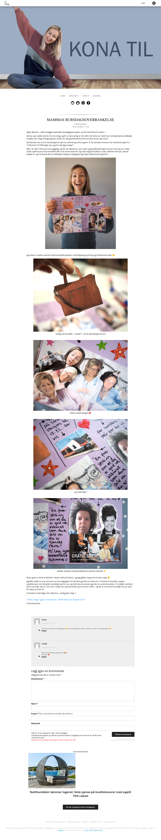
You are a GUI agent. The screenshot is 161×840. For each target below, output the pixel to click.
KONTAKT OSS (95, 822)
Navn (34, 703)
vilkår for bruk (126, 740)
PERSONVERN (73, 822)
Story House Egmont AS (93, 830)
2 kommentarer (80, 124)
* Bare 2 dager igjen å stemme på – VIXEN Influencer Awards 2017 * (56, 599)
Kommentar (37, 679)
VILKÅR (84, 822)
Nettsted (35, 723)
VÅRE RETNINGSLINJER (56, 822)
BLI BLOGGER (109, 822)
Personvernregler (117, 740)
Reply (44, 631)
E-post (52, 713)
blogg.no (61, 830)
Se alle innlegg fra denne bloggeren (80, 807)
